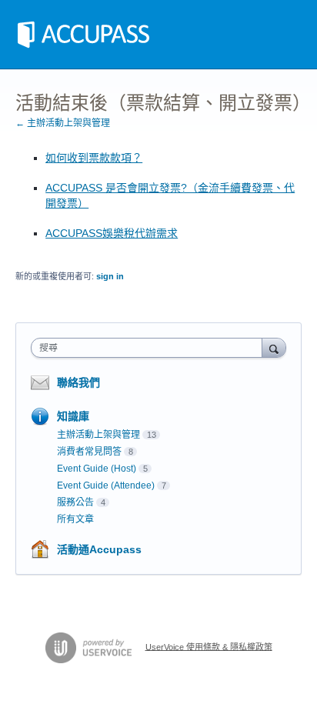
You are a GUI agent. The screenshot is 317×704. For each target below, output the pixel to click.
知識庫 (73, 416)
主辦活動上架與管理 (98, 434)
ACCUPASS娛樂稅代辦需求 (111, 233)
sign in (110, 276)
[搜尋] (274, 347)
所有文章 (75, 519)
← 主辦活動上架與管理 (62, 123)
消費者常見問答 (89, 451)
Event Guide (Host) (96, 468)
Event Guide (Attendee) (106, 485)
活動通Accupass (99, 549)
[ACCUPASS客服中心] (83, 34)
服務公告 (75, 502)
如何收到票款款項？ (93, 158)
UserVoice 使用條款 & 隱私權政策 (208, 646)
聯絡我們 (78, 382)
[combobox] (150, 347)
